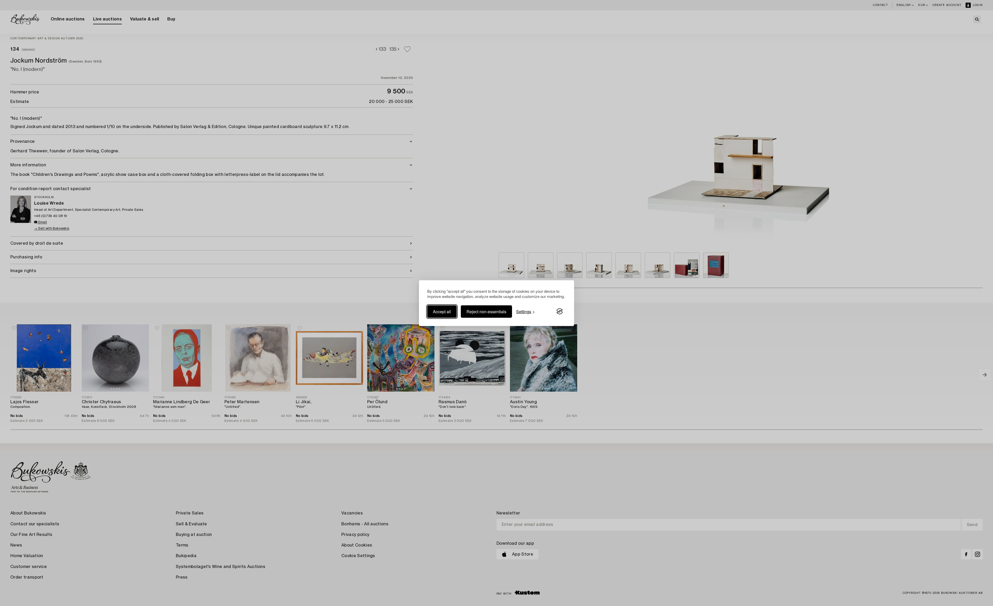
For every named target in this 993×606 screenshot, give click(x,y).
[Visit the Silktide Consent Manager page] (559, 311)
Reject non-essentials (486, 311)
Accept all (442, 311)
